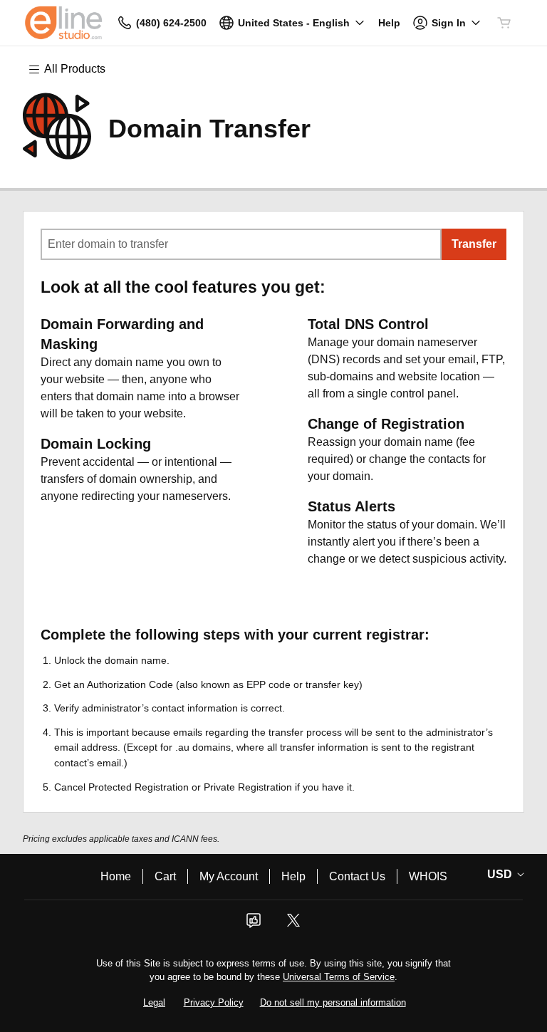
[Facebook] (253, 925)
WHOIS (428, 876)
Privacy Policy (214, 1002)
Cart (165, 876)
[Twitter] (293, 925)
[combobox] (241, 244)
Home (115, 876)
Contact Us (357, 876)
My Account (228, 876)
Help (293, 876)
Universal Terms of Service (339, 976)
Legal (154, 1002)
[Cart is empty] (504, 23)
